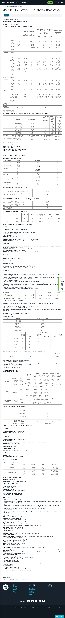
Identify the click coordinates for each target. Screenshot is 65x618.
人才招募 (15, 588)
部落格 (30, 594)
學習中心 (31, 591)
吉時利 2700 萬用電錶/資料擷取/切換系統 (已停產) (15, 580)
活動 (14, 591)
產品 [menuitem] (8, 2)
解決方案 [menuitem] (12, 2)
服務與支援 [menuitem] (17, 2)
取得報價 (50, 2)
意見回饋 (49, 607)
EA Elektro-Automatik (18, 592)
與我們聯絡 (31, 588)
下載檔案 (6, 15)
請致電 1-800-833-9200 (41, 607)
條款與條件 (33, 607)
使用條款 (27, 607)
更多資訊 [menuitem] (24, 2)
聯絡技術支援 (32, 589)
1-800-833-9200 (32, 586)
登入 (58, 3)
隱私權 (22, 607)
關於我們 (15, 586)
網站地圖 (17, 607)
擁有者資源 (31, 592)
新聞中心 (15, 589)
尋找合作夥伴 (50, 586)
